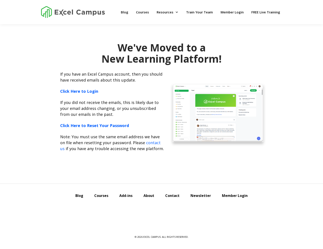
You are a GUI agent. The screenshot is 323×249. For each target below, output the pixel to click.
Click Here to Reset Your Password (94, 125)
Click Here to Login (79, 91)
